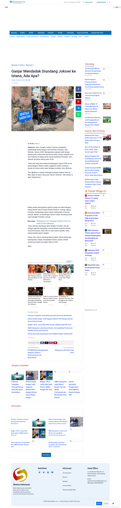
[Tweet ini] (78, 95)
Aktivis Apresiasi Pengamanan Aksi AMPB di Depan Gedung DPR (50, 334)
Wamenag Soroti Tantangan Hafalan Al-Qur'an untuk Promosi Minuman (53, 222)
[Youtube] (55, 343)
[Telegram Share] (78, 108)
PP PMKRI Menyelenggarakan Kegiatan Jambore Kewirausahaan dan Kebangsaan (38, 352)
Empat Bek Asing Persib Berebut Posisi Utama (92, 267)
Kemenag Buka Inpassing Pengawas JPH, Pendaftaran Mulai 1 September (58, 444)
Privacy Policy (67, 485)
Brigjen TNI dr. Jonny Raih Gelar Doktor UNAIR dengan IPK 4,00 (49, 325)
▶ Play (99, 503)
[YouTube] (52, 472)
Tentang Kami (67, 473)
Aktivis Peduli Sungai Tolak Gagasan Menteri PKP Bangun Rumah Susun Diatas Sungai (31, 389)
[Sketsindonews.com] (17, 2)
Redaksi (65, 481)
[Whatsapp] (78, 114)
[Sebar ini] (78, 89)
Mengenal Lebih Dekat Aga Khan (64, 350)
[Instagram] (51, 343)
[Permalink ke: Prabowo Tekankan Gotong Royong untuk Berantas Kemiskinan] (17, 375)
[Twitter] (46, 343)
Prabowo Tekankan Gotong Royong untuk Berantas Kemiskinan (50, 315)
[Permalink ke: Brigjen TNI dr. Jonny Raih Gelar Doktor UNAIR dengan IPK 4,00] (46, 375)
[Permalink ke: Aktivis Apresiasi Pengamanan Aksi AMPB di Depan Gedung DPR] (75, 375)
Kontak (65, 477)
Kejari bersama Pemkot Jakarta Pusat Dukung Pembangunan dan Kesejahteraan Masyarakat (93, 235)
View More (46, 455)
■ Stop (106, 503)
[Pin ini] (78, 102)
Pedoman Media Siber (69, 489)
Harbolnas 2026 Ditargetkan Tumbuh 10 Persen (92, 252)
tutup (6, 7)
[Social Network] (109, 2)
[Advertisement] (60, 17)
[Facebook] (42, 343)
